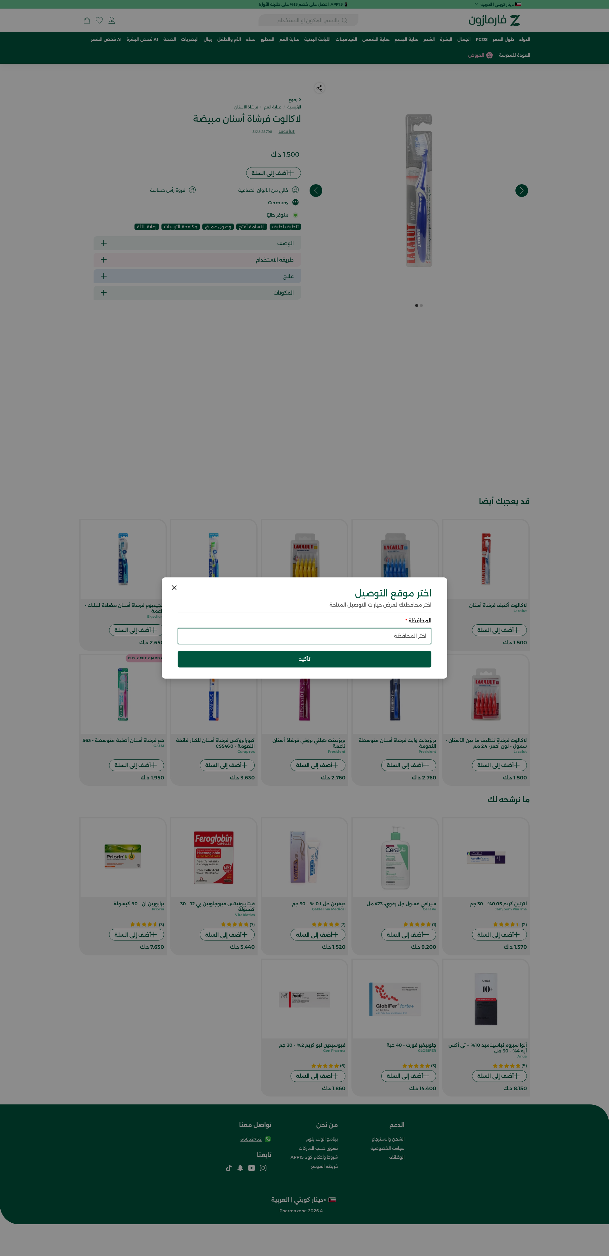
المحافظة (418, 621)
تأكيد (304, 659)
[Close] (174, 587)
